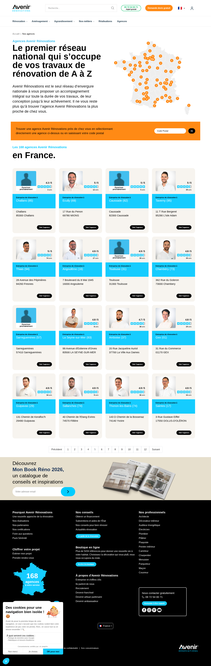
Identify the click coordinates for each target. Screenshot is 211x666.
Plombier (143, 534)
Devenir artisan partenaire (89, 597)
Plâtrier (142, 538)
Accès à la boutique (86, 564)
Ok (192, 131)
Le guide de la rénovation (88, 536)
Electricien (144, 529)
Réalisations (105, 21)
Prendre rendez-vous (23, 558)
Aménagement (40, 21)
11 (137, 449)
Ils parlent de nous (85, 584)
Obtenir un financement (87, 516)
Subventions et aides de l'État (91, 521)
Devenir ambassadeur (87, 601)
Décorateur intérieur (149, 521)
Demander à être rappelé (154, 603)
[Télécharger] (68, 491)
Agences (122, 21)
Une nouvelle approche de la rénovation (32, 516)
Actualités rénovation (86, 529)
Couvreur (143, 572)
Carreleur (143, 551)
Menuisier (144, 559)
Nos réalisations (20, 521)
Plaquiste (143, 542)
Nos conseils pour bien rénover (91, 525)
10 (129, 449)
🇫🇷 (180, 8)
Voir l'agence (44, 227)
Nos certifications (21, 529)
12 (145, 449)
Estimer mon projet (22, 553)
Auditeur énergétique (149, 525)
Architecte (144, 516)
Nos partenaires (20, 525)
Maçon (142, 568)
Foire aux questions (22, 534)
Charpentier (145, 555)
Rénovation (19, 21)
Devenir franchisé (85, 592)
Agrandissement (63, 21)
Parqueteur (144, 564)
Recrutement (82, 588)
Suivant (156, 449)
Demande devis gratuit (159, 8)
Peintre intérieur (147, 546)
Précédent (56, 449)
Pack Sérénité (19, 538)
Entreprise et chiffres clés (88, 579)
